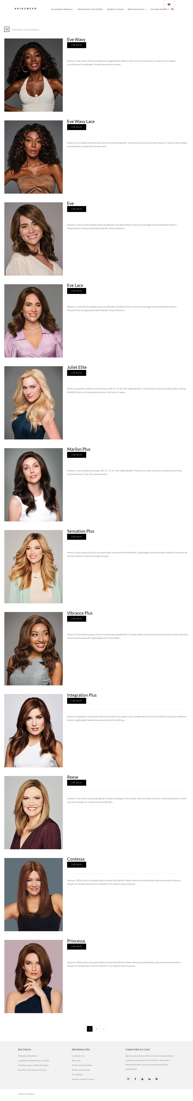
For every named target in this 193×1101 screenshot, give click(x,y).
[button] (172, 9)
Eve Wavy (76, 39)
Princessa (76, 940)
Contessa (75, 858)
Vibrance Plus (80, 612)
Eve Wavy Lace (81, 121)
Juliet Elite (77, 367)
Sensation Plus (80, 531)
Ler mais (76, 45)
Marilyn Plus (78, 449)
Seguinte (103, 1029)
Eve (70, 203)
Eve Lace (75, 285)
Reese (72, 776)
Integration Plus (82, 695)
